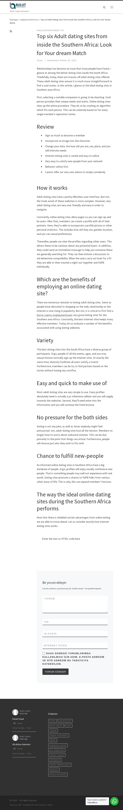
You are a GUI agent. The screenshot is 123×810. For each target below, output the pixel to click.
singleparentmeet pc (29, 19)
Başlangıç (14, 19)
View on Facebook (18, 728)
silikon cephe (57, 755)
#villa (52, 721)
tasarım (54, 770)
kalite (53, 740)
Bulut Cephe (25, 711)
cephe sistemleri (59, 735)
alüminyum (65, 721)
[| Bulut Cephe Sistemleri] (18, 5)
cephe (53, 730)
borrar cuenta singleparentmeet (54, 315)
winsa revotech (58, 774)
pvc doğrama (57, 750)
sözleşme (55, 760)
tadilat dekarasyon (60, 765)
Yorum (49, 598)
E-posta (50, 633)
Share (29, 728)
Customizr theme (45, 805)
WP (20, 805)
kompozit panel (58, 745)
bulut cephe (56, 725)
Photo (19, 723)
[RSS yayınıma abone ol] (11, 31)
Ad (46, 622)
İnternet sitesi (55, 645)
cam (68, 725)
